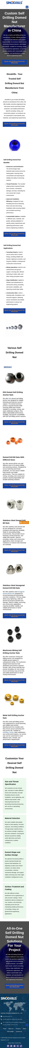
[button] (27, 7)
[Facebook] (11, 1046)
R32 (10, 398)
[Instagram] (17, 1046)
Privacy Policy (11, 1043)
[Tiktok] (21, 1046)
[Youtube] (14, 1046)
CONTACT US (25, 522)
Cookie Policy (18, 1043)
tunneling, (6, 732)
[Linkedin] (8, 1046)
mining (11, 732)
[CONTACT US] (21, 522)
